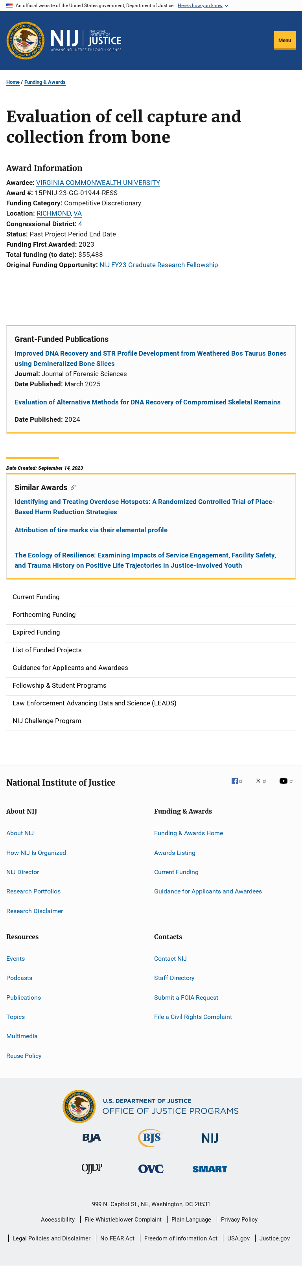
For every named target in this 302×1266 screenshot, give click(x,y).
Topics (15, 1017)
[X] (264, 786)
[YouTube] (287, 786)
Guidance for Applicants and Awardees (208, 891)
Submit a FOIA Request (186, 997)
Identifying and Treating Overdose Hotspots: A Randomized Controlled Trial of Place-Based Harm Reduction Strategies (145, 507)
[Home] (86, 40)
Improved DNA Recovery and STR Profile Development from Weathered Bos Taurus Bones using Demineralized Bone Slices (151, 358)
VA (78, 213)
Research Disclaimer (34, 910)
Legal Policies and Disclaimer (51, 1238)
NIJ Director (22, 872)
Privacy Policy (239, 1219)
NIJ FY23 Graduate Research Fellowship (158, 265)
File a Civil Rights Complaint (193, 1017)
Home (13, 82)
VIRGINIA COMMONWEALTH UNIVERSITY (98, 182)
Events (15, 958)
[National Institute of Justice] (210, 1144)
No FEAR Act (117, 1238)
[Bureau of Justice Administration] (92, 1144)
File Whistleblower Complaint (123, 1219)
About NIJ (20, 833)
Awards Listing (174, 852)
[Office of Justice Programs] (25, 40)
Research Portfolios (33, 891)
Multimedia (22, 1036)
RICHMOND (54, 213)
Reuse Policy (24, 1055)
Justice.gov (275, 1238)
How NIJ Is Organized (36, 852)
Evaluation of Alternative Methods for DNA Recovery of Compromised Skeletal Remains (148, 402)
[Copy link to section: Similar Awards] (71, 487)
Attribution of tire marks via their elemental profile (91, 530)
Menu (284, 40)
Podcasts (19, 978)
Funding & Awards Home (188, 833)
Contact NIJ (170, 958)
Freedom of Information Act (180, 1238)
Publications (23, 997)
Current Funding (176, 872)
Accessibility (58, 1219)
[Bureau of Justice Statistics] (151, 1148)
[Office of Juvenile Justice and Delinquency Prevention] (92, 1175)
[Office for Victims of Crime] (151, 1174)
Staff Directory (174, 978)
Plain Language (191, 1219)
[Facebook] (240, 786)
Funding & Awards (45, 82)
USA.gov (238, 1238)
